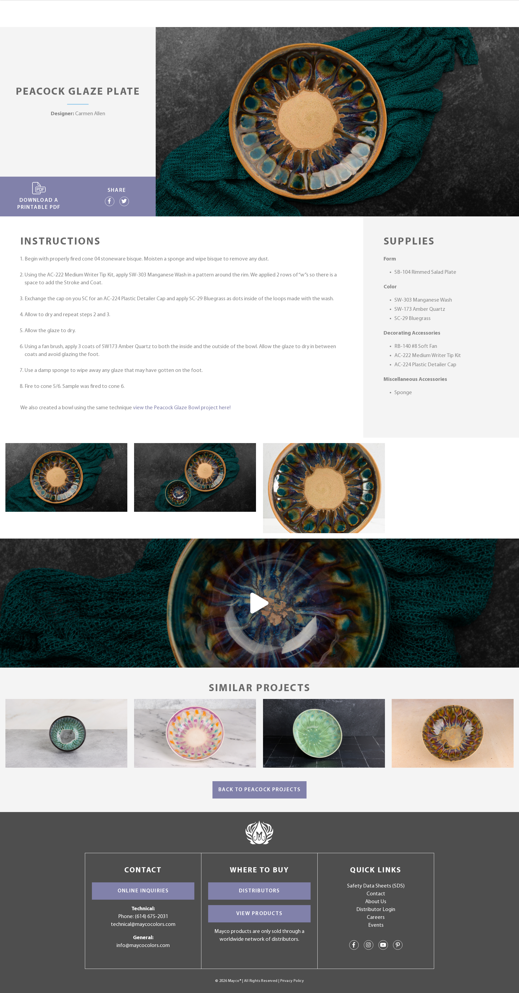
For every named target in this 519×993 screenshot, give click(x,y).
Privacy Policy (292, 981)
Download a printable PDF (39, 204)
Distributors (259, 891)
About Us (375, 902)
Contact (376, 894)
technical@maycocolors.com (143, 924)
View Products (259, 913)
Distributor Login (375, 909)
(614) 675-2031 (151, 916)
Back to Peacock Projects (259, 790)
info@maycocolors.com (143, 945)
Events (376, 925)
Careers (376, 917)
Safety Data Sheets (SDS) (376, 886)
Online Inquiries (143, 891)
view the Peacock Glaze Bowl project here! (182, 408)
